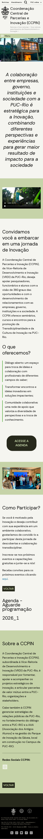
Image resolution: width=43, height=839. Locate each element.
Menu (7, 36)
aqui (5, 579)
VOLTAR (8, 588)
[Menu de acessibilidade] (40, 40)
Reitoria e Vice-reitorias (19, 27)
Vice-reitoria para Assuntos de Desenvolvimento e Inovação (25, 29)
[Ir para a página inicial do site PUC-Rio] (5, 13)
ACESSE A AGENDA (22, 443)
